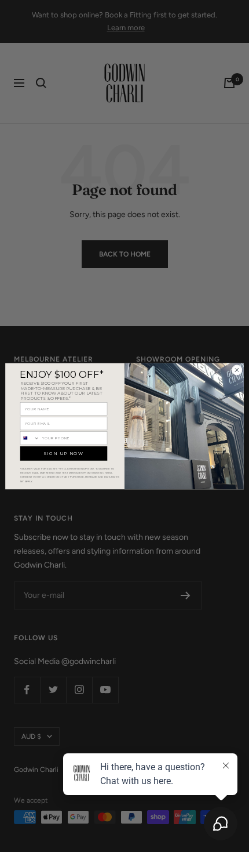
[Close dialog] (236, 369)
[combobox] (29, 437)
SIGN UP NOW (63, 453)
